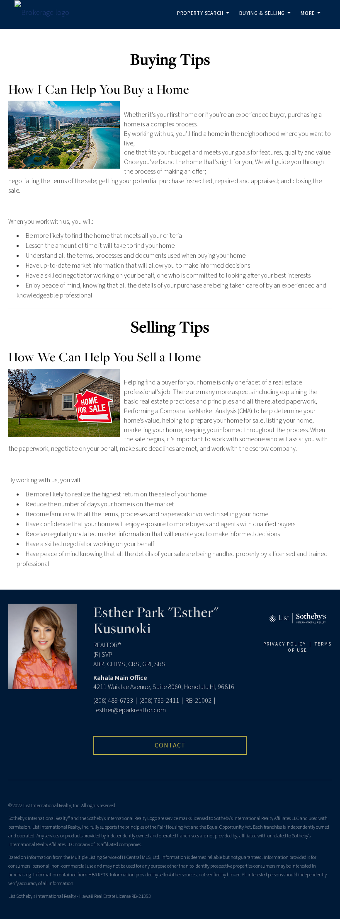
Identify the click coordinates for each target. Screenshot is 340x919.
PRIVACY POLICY (284, 644)
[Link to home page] (46, 12)
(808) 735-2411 (159, 700)
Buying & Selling (266, 19)
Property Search (205, 19)
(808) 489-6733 (113, 700)
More (312, 19)
